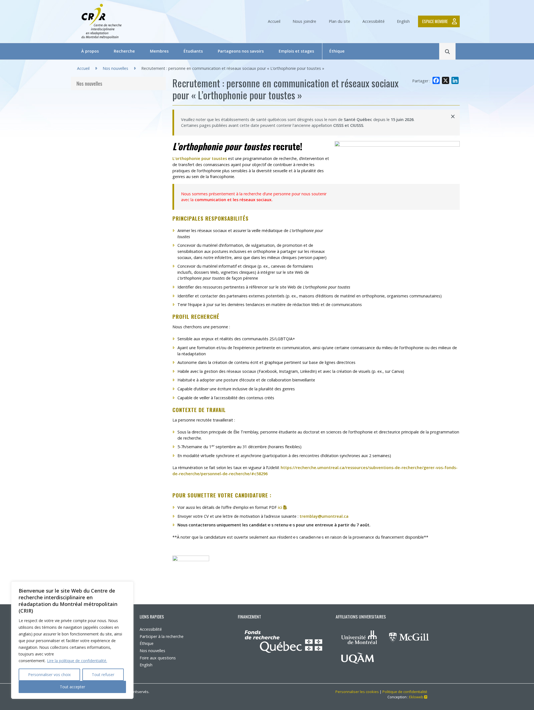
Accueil (274, 21)
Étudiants (193, 51)
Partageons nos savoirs (241, 51)
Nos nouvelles (115, 68)
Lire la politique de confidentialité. (77, 660)
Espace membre (435, 21)
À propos (90, 51)
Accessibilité (373, 21)
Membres (159, 51)
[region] (72, 640)
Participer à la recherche (162, 636)
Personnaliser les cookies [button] (357, 691)
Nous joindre (304, 21)
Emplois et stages (296, 51)
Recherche (124, 51)
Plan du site (339, 21)
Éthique (337, 51)
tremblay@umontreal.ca (324, 516)
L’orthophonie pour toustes (199, 158)
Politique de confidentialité (404, 691)
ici (282, 507)
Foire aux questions (158, 657)
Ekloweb (418, 696)
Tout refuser (103, 674)
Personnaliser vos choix (49, 674)
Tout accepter (72, 686)
